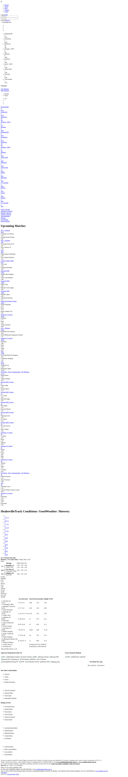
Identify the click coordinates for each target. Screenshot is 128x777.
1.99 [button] (2, 451)
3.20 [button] (2, 323)
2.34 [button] (2, 387)
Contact (6, 10)
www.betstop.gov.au (102, 771)
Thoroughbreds (5, 216)
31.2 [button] (45, 624)
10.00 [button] (31, 630)
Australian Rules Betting (10, 728)
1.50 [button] (2, 407)
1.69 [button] (2, 276)
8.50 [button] (45, 608)
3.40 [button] (2, 458)
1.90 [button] (2, 269)
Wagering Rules (8, 693)
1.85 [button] (2, 289)
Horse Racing (8, 711)
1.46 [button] (2, 498)
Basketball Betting (9, 733)
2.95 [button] (2, 313)
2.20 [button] (2, 437)
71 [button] (30, 640)
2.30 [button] (2, 256)
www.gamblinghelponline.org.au (66, 762)
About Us (7, 674)
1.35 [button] (2, 235)
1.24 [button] (2, 488)
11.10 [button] (45, 630)
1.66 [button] (2, 481)
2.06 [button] (2, 296)
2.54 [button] (2, 380)
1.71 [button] (2, 299)
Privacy (6, 679)
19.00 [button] (2, 370)
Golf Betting (7, 738)
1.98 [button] (2, 431)
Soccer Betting (8, 752)
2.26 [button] (2, 421)
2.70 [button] (37, 619)
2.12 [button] (2, 306)
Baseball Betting (8, 730)
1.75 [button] (2, 427)
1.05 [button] (37, 613)
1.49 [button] (2, 377)
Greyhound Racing (9, 706)
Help (5, 8)
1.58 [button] (2, 417)
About (6, 11)
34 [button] (30, 635)
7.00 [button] (45, 602)
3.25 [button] (2, 441)
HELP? (8, 20)
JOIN (6, 15)
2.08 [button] (2, 279)
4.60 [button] (2, 326)
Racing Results (5, 221)
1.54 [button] (2, 390)
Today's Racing (5, 209)
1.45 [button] (37, 602)
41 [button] (30, 624)
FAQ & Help (7, 695)
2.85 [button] (2, 357)
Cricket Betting (8, 735)
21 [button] (30, 619)
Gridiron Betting (8, 746)
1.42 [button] (2, 360)
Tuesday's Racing (6, 214)
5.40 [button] (2, 333)
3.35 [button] (2, 468)
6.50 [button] (30, 608)
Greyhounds (4, 219)
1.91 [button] (2, 245)
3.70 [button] (37, 635)
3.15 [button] (2, 309)
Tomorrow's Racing (6, 211)
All (5, 98)
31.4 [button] (45, 635)
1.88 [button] (2, 286)
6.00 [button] (30, 602)
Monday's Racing (6, 213)
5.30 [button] (2, 505)
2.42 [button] (2, 411)
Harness (3, 218)
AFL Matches (5, 89)
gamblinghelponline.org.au (44, 769)
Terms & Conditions (9, 690)
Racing (6, 5)
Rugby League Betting (10, 749)
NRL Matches (5, 90)
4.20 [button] (2, 501)
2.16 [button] (2, 400)
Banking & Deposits (9, 682)
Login (2, 15)
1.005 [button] (2, 367)
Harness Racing (8, 709)
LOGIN (3, 20)
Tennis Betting (8, 754)
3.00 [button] (2, 239)
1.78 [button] (2, 249)
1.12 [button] (2, 336)
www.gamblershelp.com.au (87, 762)
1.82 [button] (2, 266)
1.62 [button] (2, 259)
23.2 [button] (45, 619)
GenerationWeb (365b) (13, 774)
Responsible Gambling (10, 698)
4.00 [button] (2, 350)
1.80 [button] (37, 630)
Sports (6, 6)
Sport (6, 95)
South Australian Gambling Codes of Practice (65, 764)
